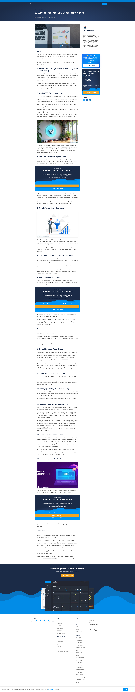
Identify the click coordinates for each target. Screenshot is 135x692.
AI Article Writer (60, 631)
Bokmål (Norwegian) (80, 682)
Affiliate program (60, 641)
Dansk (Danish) (79, 660)
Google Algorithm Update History (63, 651)
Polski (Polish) (78, 648)
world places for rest (52, 428)
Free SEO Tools (59, 648)
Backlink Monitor (60, 628)
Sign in (99, 3)
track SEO (65, 543)
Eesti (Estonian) (79, 664)
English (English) (79, 637)
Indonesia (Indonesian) (80, 669)
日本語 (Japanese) (79, 645)
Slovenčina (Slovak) (79, 675)
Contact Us (91, 620)
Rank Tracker (59, 620)
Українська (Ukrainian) (80, 679)
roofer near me (70, 150)
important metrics (67, 449)
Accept (126, 689)
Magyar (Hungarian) (79, 667)
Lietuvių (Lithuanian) (80, 670)
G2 (53, 620)
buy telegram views (47, 118)
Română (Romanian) (80, 674)
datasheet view (65, 359)
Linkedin (49, 620)
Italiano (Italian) (79, 643)
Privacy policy (78, 621)
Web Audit (59, 625)
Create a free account (57, 185)
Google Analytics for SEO (56, 280)
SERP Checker (59, 623)
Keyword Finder (59, 621)
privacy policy (50, 689)
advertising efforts (43, 393)
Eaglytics (86, 49)
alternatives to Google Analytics (50, 558)
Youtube (36, 620)
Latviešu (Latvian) (79, 672)
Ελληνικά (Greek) (79, 662)
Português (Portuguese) (80, 650)
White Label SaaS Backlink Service (63, 638)
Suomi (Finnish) (79, 665)
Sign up (104, 3)
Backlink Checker (60, 626)
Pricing (50, 3)
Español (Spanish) (79, 640)
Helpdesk (78, 632)
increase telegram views (65, 443)
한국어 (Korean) (79, 680)
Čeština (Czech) (79, 659)
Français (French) (79, 642)
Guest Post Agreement (61, 649)
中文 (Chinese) (78, 655)
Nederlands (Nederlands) (80, 647)
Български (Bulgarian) (80, 657)
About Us (91, 622)
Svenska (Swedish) (79, 652)
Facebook (32, 620)
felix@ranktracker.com (93, 631)
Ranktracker (32, 4)
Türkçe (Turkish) (79, 654)
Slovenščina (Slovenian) (80, 677)
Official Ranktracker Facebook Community (40, 620)
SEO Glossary (59, 644)
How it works (45, 3)
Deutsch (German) (79, 638)
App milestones (79, 631)
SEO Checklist (59, 630)
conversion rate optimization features (45, 241)
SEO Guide (59, 646)
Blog (53, 3)
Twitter (45, 620)
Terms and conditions (80, 620)
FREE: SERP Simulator (61, 633)
